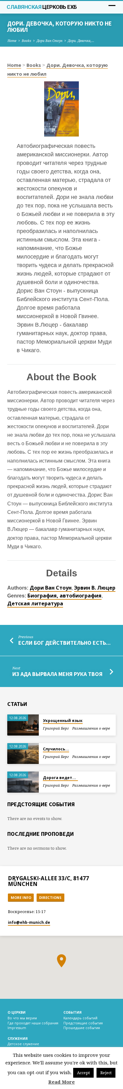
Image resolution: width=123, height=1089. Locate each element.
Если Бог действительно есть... (64, 642)
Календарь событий (80, 1018)
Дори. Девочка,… (81, 40)
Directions (50, 897)
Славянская (42, 7)
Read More (61, 1082)
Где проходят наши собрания (33, 1023)
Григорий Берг (56, 728)
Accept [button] (83, 1072)
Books (26, 40)
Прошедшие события (81, 1028)
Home (12, 40)
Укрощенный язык (63, 720)
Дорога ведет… (60, 777)
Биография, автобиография (64, 595)
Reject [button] (106, 1072)
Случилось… (56, 749)
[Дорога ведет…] (23, 782)
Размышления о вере (91, 728)
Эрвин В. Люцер (94, 587)
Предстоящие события (83, 1023)
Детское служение (23, 1044)
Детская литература (35, 603)
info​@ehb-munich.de (29, 922)
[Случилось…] (23, 753)
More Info (21, 897)
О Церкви (17, 1012)
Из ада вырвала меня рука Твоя (57, 674)
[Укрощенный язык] (23, 725)
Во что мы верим (22, 1018)
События (72, 1012)
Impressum (17, 1028)
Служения (18, 1038)
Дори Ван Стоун (49, 40)
